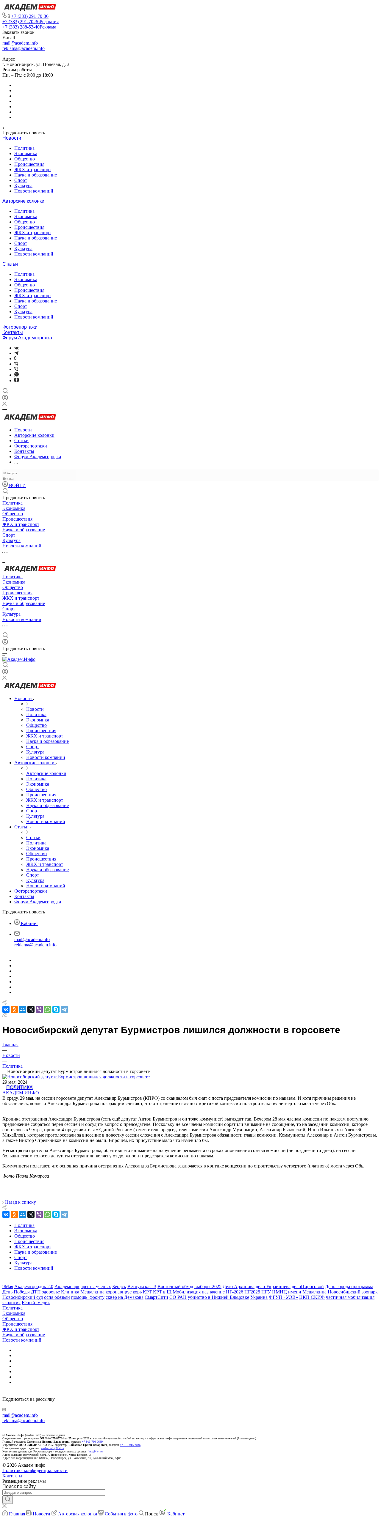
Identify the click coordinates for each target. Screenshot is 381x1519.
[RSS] (4, 1015)
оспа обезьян (57, 1297)
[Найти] (7, 1500)
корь (137, 1291)
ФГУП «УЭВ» (283, 1297)
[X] (31, 1009)
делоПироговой (308, 1286)
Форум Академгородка (27, 337)
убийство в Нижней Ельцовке (218, 1297)
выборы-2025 (207, 1286)
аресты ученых (96, 1286)
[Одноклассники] (15, 358)
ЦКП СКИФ (312, 1297)
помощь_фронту (87, 1297)
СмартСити (156, 1297)
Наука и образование (35, 174)
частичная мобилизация (350, 1297)
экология (11, 1302)
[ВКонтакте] (16, 347)
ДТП (36, 1291)
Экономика (25, 153)
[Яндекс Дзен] (16, 380)
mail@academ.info (20, 42)
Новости (11, 138)
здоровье (51, 1291)
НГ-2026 (234, 1291)
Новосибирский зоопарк (353, 1291)
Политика (24, 148)
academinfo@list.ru (52, 1448)
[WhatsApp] (47, 1009)
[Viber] (16, 363)
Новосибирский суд (22, 1297)
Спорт (20, 180)
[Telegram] (16, 353)
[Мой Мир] (22, 1009)
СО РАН (178, 1297)
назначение (213, 1291)
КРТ (147, 1291)
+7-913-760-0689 (92, 1441)
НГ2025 (252, 1291)
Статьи (10, 264)
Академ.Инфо (20, 1092)
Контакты (12, 332)
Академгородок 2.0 (33, 1286)
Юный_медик (36, 1302)
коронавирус (119, 1291)
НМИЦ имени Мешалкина (299, 1291)
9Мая (7, 1286)
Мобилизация (187, 1291)
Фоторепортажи (20, 327)
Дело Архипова (238, 1286)
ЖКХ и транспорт (32, 169)
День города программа (349, 1286)
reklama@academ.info (23, 48)
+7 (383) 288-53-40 (29, 26)
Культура (23, 185)
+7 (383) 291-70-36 (30, 16)
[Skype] (56, 1009)
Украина (259, 1297)
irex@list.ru (95, 1451)
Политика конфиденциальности (35, 1470)
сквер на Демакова (124, 1297)
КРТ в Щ (162, 1291)
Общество (24, 158)
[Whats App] (16, 374)
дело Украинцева (273, 1286)
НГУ (266, 1291)
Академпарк (66, 1286)
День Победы (16, 1291)
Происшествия (29, 164)
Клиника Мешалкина (82, 1291)
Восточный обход (175, 1286)
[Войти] (5, 398)
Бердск (119, 1286)
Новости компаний (33, 190)
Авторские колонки (23, 201)
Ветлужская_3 (141, 1286)
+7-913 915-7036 (130, 1444)
